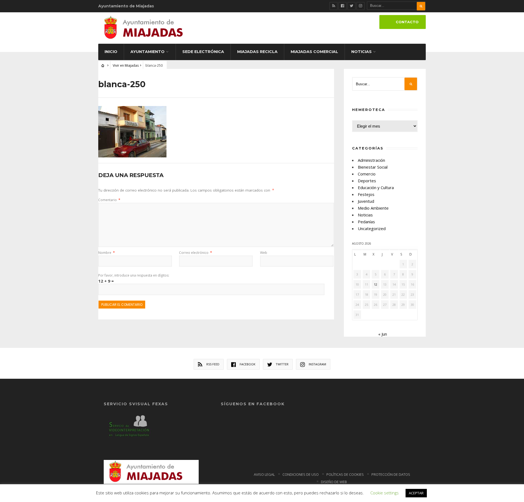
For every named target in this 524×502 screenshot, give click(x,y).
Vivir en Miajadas (126, 65)
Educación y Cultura (376, 187)
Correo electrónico (195, 252)
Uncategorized (372, 228)
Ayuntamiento (147, 51)
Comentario (109, 200)
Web (263, 252)
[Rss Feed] (333, 6)
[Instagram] (360, 6)
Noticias (361, 51)
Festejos (366, 194)
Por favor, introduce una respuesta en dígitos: (133, 275)
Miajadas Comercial (314, 51)
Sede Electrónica (203, 51)
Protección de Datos (390, 474)
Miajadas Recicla (257, 51)
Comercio (367, 174)
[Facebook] (342, 6)
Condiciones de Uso (300, 474)
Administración (371, 160)
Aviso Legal (264, 474)
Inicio (111, 51)
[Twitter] (351, 6)
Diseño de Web (334, 481)
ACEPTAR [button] (416, 493)
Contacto (407, 22)
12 (375, 284)
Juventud (366, 201)
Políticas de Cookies (345, 474)
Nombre (106, 252)
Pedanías (366, 221)
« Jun (382, 334)
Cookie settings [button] (384, 492)
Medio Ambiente (373, 208)
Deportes (367, 180)
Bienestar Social (373, 167)
